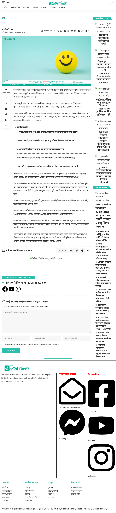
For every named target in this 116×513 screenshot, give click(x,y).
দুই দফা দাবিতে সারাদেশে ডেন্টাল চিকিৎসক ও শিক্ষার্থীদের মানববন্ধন (103, 141)
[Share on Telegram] (71, 31)
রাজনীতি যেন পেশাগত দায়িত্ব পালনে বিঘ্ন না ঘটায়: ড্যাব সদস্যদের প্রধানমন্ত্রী (48, 166)
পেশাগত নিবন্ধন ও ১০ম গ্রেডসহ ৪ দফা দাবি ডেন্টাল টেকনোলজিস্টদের (47, 158)
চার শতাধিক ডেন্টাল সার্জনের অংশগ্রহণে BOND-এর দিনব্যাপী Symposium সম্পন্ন (103, 323)
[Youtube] (11, 289)
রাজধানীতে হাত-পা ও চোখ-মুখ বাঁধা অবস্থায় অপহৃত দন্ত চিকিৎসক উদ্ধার (48, 132)
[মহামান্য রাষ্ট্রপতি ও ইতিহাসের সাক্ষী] (103, 27)
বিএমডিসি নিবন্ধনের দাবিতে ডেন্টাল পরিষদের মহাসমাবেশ (102, 309)
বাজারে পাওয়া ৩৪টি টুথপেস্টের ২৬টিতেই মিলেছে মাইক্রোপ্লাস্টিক (102, 236)
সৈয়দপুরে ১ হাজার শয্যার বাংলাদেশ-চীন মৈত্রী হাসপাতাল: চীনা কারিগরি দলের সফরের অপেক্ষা (103, 72)
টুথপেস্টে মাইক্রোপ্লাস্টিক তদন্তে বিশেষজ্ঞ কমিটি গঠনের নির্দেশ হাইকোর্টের (103, 175)
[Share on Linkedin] (64, 31)
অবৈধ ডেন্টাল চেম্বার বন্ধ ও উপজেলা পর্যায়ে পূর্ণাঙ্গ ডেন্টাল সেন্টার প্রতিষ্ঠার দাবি (103, 107)
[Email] (78, 31)
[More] (89, 31)
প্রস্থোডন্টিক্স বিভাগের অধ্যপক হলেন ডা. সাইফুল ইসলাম (41, 149)
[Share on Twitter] (57, 31)
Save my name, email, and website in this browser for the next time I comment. (32, 344)
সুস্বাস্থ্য (3, 18)
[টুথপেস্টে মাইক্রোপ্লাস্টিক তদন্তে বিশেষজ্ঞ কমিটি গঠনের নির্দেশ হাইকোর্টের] (103, 159)
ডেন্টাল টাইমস (7, 29)
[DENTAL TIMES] (58, 2)
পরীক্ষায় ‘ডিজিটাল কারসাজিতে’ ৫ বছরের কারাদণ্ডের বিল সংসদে (102, 350)
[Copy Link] (82, 31)
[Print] (85, 31)
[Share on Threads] (75, 31)
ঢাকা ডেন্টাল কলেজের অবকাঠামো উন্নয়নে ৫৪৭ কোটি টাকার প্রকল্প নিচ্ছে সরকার (103, 215)
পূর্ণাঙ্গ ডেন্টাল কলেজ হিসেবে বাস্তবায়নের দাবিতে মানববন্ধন (103, 337)
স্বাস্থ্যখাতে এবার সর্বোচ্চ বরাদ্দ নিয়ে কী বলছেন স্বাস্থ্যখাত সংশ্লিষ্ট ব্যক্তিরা (103, 295)
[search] (105, 2)
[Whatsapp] (18, 289)
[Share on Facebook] (54, 31)
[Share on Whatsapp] (61, 31)
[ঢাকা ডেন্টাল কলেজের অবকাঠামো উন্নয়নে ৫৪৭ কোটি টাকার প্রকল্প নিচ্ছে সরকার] (103, 196)
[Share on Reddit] (68, 31)
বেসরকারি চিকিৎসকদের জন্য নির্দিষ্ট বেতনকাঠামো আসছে (103, 282)
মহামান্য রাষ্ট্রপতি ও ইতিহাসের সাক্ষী (103, 39)
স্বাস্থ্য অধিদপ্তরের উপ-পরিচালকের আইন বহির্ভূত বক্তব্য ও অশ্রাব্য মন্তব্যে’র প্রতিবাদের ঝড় (103, 251)
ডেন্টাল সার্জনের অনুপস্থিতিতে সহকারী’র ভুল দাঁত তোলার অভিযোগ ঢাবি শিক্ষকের (103, 267)
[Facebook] (5, 289)
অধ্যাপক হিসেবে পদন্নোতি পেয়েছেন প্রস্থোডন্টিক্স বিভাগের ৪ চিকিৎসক (46, 140)
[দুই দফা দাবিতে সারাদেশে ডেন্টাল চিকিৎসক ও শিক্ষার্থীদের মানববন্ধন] (103, 124)
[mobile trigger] (4, 2)
